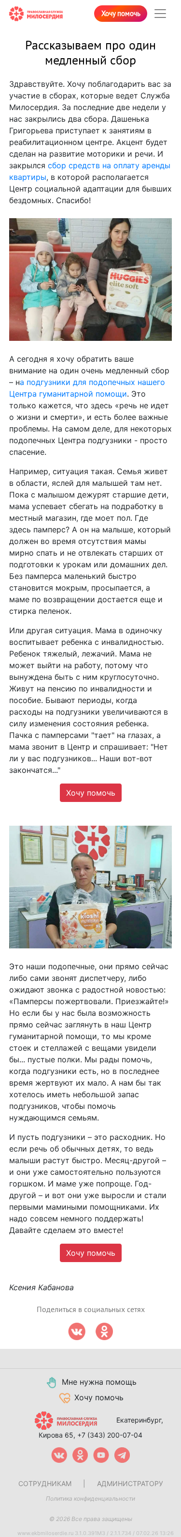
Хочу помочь (120, 13)
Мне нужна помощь (99, 1382)
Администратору (130, 1483)
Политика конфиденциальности (90, 1498)
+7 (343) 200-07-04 (109, 1435)
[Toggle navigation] (160, 13)
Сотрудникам (44, 1483)
